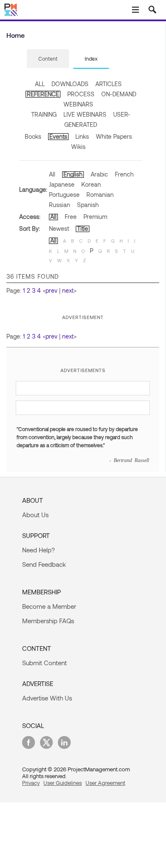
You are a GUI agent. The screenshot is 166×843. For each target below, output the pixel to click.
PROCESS (80, 94)
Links (82, 136)
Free (71, 216)
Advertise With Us (47, 698)
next (68, 290)
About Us (35, 514)
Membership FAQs (48, 621)
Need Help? (38, 550)
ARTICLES (108, 83)
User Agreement (105, 782)
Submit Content (44, 663)
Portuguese (64, 194)
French (124, 174)
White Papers (114, 136)
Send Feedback (44, 564)
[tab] (48, 59)
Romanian (100, 194)
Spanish (88, 204)
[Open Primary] (135, 10)
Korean (91, 184)
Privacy (31, 782)
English (73, 174)
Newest (59, 228)
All (52, 174)
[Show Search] (152, 10)
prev (51, 290)
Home (15, 35)
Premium (95, 216)
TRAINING (44, 114)
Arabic (99, 174)
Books (33, 136)
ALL (40, 83)
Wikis (78, 146)
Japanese (61, 184)
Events (58, 136)
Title (82, 228)
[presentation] (48, 58)
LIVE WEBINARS (84, 114)
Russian (59, 204)
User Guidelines (62, 782)
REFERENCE (43, 94)
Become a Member (49, 606)
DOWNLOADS (70, 83)
